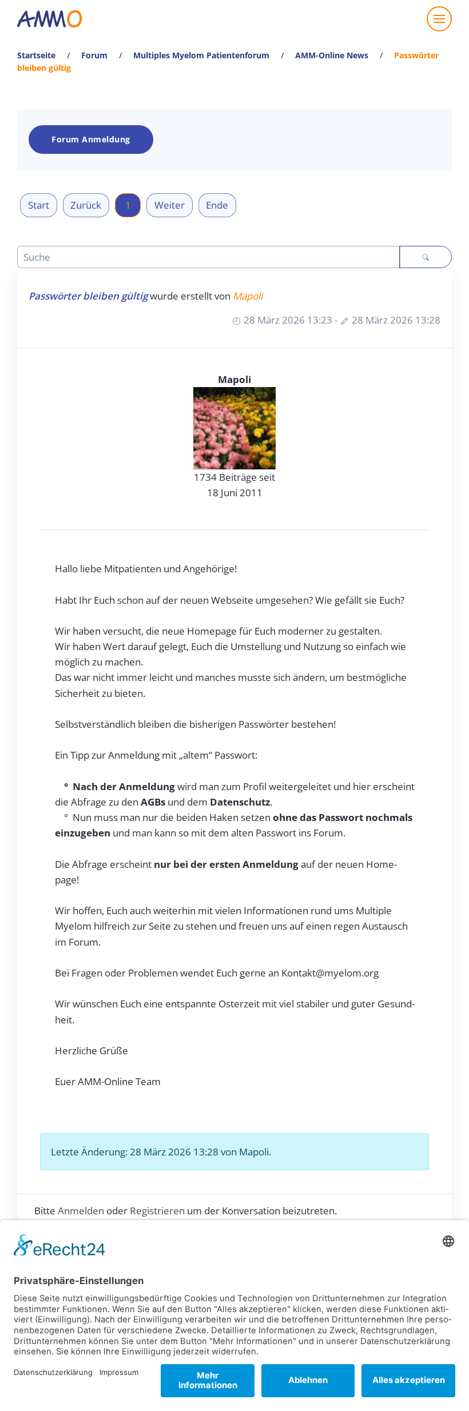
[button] (439, 18)
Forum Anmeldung (90, 139)
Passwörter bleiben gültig (88, 295)
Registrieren (157, 1210)
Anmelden (81, 1210)
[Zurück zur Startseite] (49, 18)
